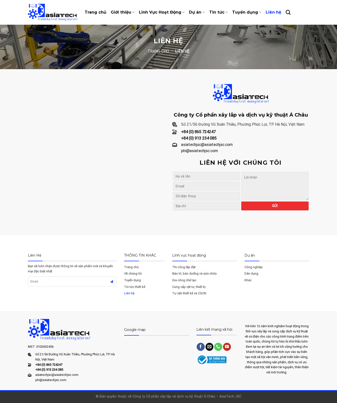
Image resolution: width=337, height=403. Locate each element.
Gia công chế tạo (184, 280)
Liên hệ (273, 12)
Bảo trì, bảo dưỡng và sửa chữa (194, 273)
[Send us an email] (210, 347)
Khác (248, 280)
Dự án (195, 12)
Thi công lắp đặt (184, 267)
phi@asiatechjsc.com (199, 150)
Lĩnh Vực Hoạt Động (160, 12)
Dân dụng (251, 273)
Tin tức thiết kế (134, 287)
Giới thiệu (121, 12)
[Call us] (218, 347)
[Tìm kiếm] (288, 12)
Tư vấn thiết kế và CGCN (189, 293)
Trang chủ (95, 12)
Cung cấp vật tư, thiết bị (189, 287)
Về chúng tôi (133, 273)
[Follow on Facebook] (201, 347)
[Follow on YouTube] (227, 347)
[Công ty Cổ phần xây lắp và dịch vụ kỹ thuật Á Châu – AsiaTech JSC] (52, 12)
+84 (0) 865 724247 (198, 131)
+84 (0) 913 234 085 (199, 138)
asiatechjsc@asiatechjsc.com (207, 144)
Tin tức (217, 12)
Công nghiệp (253, 267)
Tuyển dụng (245, 12)
